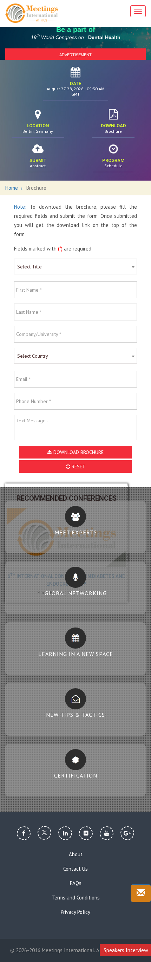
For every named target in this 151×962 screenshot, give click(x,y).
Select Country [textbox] (32, 356)
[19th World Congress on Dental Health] (31, 13)
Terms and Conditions (76, 898)
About (76, 854)
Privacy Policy (75, 912)
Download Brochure (78, 452)
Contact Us (75, 869)
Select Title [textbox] (29, 267)
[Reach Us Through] (141, 893)
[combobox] (75, 266)
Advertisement (75, 54)
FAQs (75, 883)
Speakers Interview (126, 950)
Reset (77, 466)
